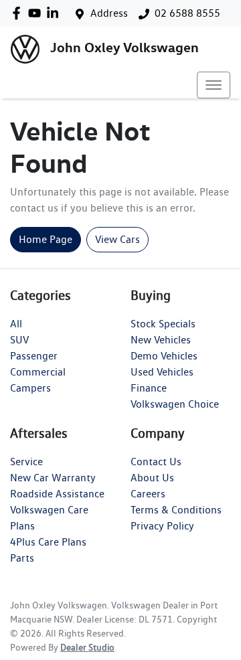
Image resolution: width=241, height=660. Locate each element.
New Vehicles (161, 339)
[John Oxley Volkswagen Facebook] (19, 13)
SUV (19, 339)
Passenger (34, 355)
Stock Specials (163, 323)
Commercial (38, 371)
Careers (148, 493)
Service (26, 461)
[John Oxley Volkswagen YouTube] (37, 13)
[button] (213, 85)
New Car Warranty (53, 477)
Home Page (45, 239)
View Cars (117, 239)
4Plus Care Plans (48, 541)
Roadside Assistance (57, 493)
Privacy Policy (162, 525)
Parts (22, 558)
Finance (149, 388)
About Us (152, 477)
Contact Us (156, 461)
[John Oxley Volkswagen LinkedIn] (55, 13)
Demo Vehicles (164, 355)
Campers (30, 388)
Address (109, 13)
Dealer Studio (87, 647)
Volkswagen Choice (175, 404)
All (16, 323)
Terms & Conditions (176, 509)
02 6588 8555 (187, 13)
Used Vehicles (162, 371)
